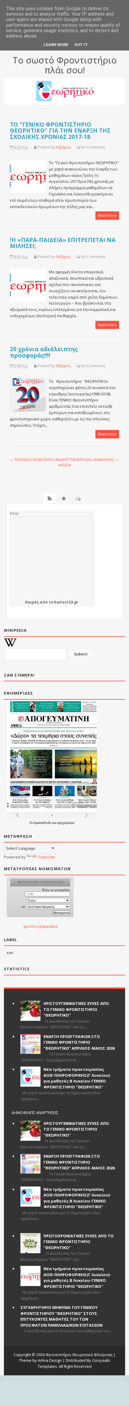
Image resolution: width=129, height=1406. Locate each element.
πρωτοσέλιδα (43, 823)
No (83, 147)
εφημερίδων (66, 823)
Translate (46, 857)
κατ (10, 952)
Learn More (56, 44)
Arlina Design (50, 1360)
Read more (107, 215)
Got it (81, 44)
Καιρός (32, 602)
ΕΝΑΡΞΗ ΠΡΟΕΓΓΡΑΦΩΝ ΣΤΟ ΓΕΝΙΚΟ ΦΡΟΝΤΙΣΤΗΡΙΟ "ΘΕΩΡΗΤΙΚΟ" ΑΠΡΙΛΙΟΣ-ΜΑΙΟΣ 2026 (79, 1042)
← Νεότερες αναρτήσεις (32, 459)
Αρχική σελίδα (63, 462)
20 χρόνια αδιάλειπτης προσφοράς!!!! (44, 352)
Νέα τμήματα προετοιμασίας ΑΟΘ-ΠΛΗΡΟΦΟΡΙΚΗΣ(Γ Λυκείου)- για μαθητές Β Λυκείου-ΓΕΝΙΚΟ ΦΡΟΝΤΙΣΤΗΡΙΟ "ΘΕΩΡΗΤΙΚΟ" (77, 1078)
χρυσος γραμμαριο (40, 926)
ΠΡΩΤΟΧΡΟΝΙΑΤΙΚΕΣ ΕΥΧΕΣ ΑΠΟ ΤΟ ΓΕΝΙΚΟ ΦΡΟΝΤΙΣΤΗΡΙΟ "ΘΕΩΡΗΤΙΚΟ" (79, 1241)
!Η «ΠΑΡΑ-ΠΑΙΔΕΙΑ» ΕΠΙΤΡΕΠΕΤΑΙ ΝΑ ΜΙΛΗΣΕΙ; (63, 243)
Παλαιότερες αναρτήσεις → (94, 459)
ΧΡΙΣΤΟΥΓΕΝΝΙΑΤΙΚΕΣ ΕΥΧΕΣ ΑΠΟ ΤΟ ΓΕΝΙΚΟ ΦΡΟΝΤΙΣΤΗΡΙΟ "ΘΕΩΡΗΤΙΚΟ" (76, 1009)
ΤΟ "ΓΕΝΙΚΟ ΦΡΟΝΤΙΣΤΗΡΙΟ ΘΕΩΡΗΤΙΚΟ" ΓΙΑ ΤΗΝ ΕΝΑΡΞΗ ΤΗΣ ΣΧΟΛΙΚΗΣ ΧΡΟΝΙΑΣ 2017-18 (60, 130)
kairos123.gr (66, 602)
